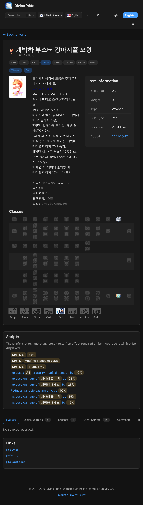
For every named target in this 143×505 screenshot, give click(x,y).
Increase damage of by (43, 378)
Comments (124, 419)
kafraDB (12, 456)
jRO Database (15, 462)
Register (130, 15)
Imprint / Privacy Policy (72, 494)
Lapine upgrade (36, 419)
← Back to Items (14, 34)
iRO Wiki (12, 450)
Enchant (66, 419)
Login (114, 15)
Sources (11, 419)
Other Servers (95, 419)
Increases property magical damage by (46, 372)
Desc (32, 15)
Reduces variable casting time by (38, 390)
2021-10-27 (120, 136)
